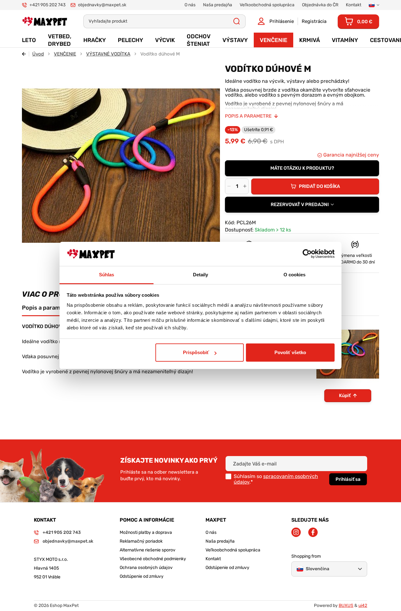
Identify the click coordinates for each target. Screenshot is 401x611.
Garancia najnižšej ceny (350, 155)
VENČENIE (65, 53)
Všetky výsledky (237, 21)
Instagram (296, 532)
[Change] (374, 5)
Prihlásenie (281, 21)
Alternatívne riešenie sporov (147, 550)
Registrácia (314, 21)
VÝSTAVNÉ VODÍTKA (108, 53)
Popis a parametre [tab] (46, 307)
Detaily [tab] (200, 274)
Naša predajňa (220, 541)
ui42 (362, 605)
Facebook (313, 532)
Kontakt (213, 558)
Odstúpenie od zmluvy (142, 576)
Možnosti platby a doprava (146, 532)
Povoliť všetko (290, 352)
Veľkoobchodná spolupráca (233, 550)
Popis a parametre (248, 116)
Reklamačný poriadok (141, 541)
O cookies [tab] (295, 274)
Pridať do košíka (319, 186)
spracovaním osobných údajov (276, 479)
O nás (211, 532)
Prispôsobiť (196, 352)
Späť (25, 53)
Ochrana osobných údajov (146, 567)
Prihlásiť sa (348, 479)
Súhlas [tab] (106, 274)
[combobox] (302, 204)
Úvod (38, 53)
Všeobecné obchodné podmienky (153, 558)
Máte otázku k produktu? (302, 168)
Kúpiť (345, 395)
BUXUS (346, 605)
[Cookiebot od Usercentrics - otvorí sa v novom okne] (307, 254)
